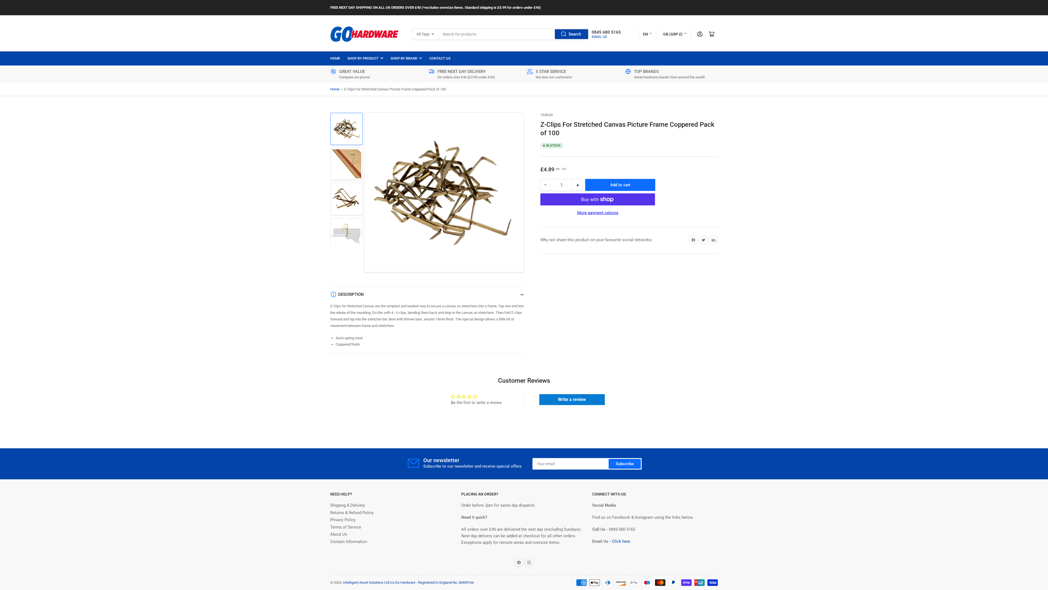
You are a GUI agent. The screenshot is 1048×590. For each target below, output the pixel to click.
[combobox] (514, 34)
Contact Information (348, 541)
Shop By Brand (404, 58)
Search (574, 34)
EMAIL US (599, 37)
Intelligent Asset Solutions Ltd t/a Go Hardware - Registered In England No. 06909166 (408, 582)
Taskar (546, 115)
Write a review (572, 399)
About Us (338, 534)
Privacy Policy (343, 519)
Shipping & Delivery (347, 505)
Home (335, 58)
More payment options (597, 212)
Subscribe (625, 463)
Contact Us (440, 58)
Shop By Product (363, 58)
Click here (621, 541)
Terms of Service (345, 527)
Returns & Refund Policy (352, 512)
